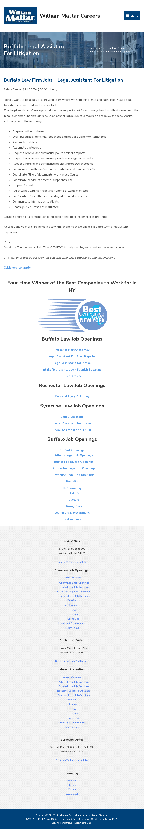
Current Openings (72, 450)
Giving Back (74, 506)
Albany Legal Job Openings (74, 455)
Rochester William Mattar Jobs (72, 661)
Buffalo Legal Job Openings (74, 462)
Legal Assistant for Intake (72, 363)
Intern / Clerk (72, 376)
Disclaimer (103, 815)
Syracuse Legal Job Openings (73, 475)
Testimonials (72, 519)
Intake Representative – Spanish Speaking (72, 369)
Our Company (72, 488)
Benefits (72, 481)
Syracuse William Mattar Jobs (72, 760)
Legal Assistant (72, 417)
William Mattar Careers (70, 16)
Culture (73, 500)
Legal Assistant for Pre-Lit (72, 430)
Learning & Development (72, 513)
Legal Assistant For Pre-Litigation (72, 356)
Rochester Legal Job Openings (73, 468)
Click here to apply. (17, 267)
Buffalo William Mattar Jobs (72, 562)
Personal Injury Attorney (72, 350)
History (74, 493)
